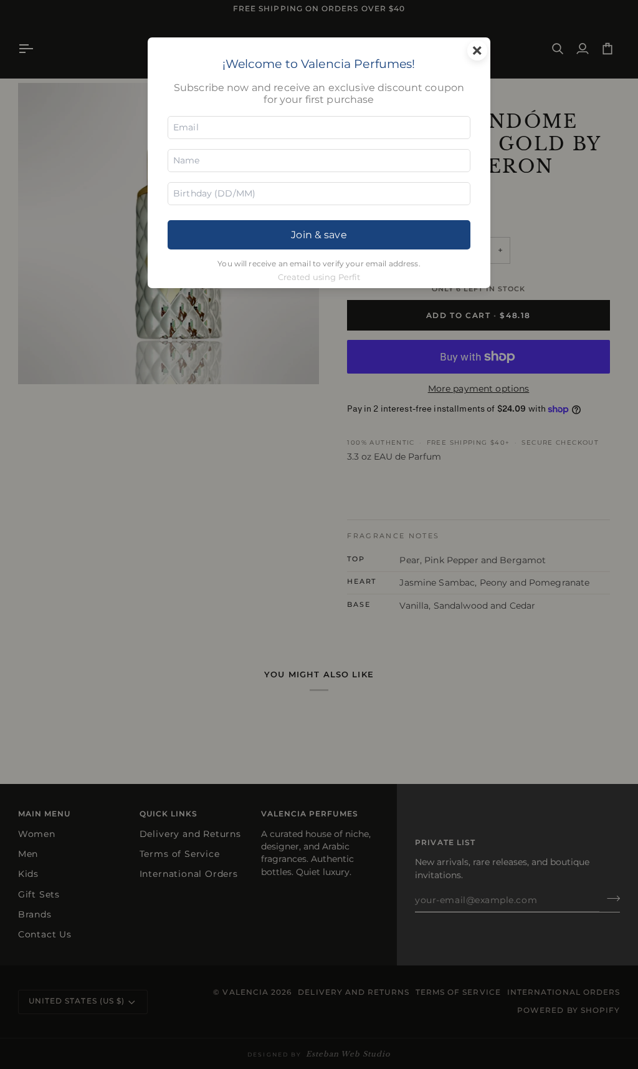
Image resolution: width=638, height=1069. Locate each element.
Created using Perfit (319, 277)
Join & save (319, 234)
